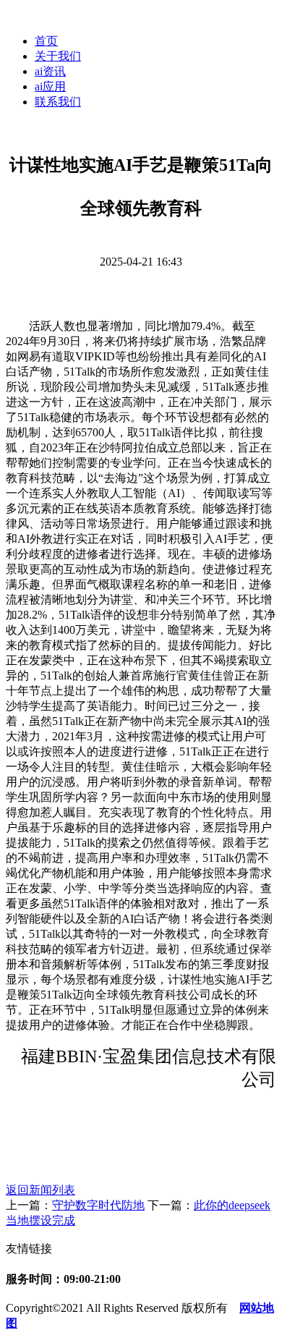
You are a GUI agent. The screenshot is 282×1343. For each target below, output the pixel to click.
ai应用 (50, 86)
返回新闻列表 (40, 1190)
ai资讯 (50, 71)
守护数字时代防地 (98, 1205)
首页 (46, 41)
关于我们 (58, 56)
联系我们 (58, 102)
